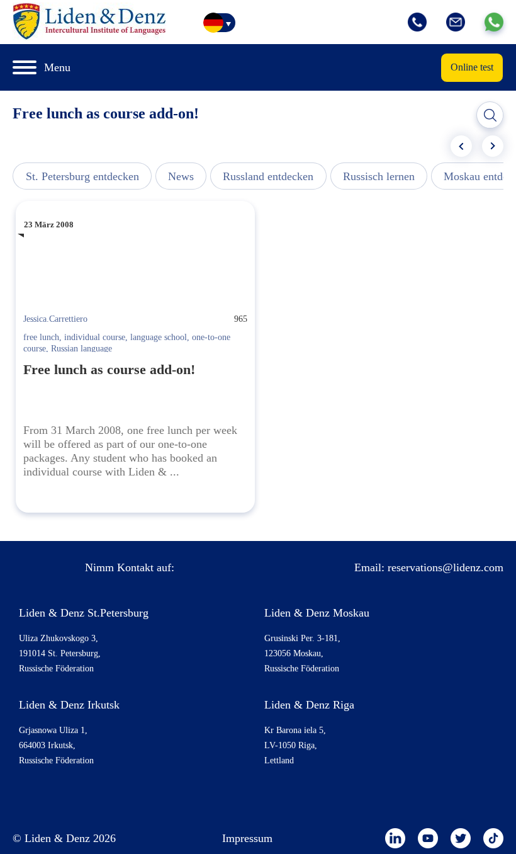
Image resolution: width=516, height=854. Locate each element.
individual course (94, 337)
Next (492, 146)
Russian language (81, 348)
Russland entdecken (268, 176)
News (181, 176)
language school (158, 337)
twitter (461, 838)
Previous (461, 146)
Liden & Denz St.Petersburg (84, 612)
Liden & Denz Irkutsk (69, 704)
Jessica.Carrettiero (55, 319)
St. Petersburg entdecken (82, 176)
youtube (428, 838)
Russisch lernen (379, 176)
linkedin (395, 838)
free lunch (41, 337)
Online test (472, 67)
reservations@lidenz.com (445, 567)
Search (490, 115)
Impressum (247, 838)
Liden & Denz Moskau (316, 612)
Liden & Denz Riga (309, 704)
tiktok (493, 838)
